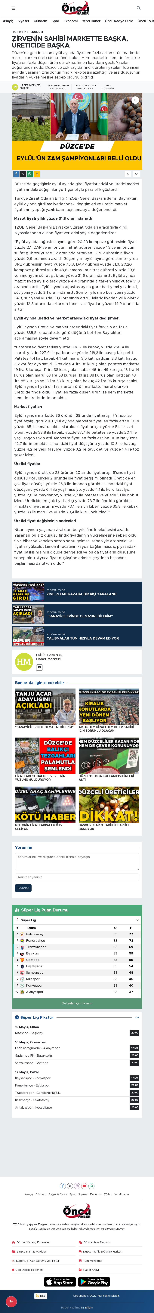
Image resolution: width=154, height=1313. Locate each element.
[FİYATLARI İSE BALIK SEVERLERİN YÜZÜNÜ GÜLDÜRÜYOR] (45, 755)
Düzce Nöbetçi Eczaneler (33, 1242)
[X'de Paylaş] (23, 174)
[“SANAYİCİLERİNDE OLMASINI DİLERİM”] (45, 706)
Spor (55, 21)
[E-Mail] (39, 667)
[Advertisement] (77, 1147)
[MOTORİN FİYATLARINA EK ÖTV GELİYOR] (45, 804)
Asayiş (8, 21)
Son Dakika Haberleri (29, 1269)
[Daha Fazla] (37, 174)
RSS (42, 1295)
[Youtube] (84, 1186)
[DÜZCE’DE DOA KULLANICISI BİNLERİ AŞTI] (109, 755)
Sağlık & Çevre (58, 1194)
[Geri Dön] (11, 1301)
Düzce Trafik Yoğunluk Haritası (102, 1251)
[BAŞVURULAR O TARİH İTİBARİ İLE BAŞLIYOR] (109, 804)
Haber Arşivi (91, 1269)
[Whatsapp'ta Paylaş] (30, 174)
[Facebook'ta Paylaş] (16, 174)
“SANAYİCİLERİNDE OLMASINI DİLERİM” (44, 727)
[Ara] (138, 8)
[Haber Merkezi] (24, 661)
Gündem (40, 21)
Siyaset (23, 21)
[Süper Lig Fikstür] (137, 1017)
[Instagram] (77, 1186)
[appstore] (60, 1281)
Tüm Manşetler (92, 1260)
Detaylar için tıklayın (77, 1003)
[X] (70, 1186)
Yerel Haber (91, 21)
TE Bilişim (87, 1307)
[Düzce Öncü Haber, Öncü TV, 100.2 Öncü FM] (75, 8)
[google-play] (94, 1281)
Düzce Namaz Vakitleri (32, 1251)
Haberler (19, 32)
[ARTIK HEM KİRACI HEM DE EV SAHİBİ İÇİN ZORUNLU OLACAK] (109, 706)
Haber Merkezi (48, 659)
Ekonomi (71, 21)
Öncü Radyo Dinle (119, 21)
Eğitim (108, 1194)
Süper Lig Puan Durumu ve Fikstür (37, 1260)
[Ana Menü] (13, 8)
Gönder (23, 888)
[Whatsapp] (91, 1186)
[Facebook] (63, 1186)
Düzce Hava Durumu (97, 1242)
